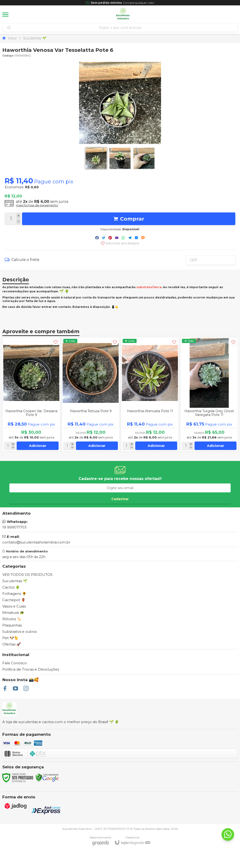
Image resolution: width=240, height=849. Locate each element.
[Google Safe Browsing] (47, 777)
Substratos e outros (19, 631)
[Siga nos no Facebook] (5, 688)
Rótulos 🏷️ (11, 619)
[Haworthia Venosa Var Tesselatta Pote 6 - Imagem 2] (120, 158)
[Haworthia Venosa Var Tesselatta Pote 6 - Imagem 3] (144, 158)
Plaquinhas (12, 625)
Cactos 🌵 (11, 587)
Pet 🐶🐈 (10, 638)
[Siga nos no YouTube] (15, 688)
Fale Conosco (14, 663)
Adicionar (37, 446)
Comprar (132, 219)
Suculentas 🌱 (34, 38)
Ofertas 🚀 (11, 644)
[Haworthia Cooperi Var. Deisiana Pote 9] (31, 394)
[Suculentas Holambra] (123, 15)
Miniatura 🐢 (13, 612)
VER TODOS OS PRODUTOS (27, 574)
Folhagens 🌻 (14, 593)
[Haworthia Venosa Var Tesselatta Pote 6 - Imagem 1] (96, 158)
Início (12, 38)
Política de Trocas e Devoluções (30, 669)
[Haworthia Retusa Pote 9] (90, 394)
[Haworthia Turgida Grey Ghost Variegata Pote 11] (209, 394)
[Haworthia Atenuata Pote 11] (150, 394)
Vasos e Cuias (14, 606)
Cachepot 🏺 (14, 600)
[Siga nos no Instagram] (26, 688)
